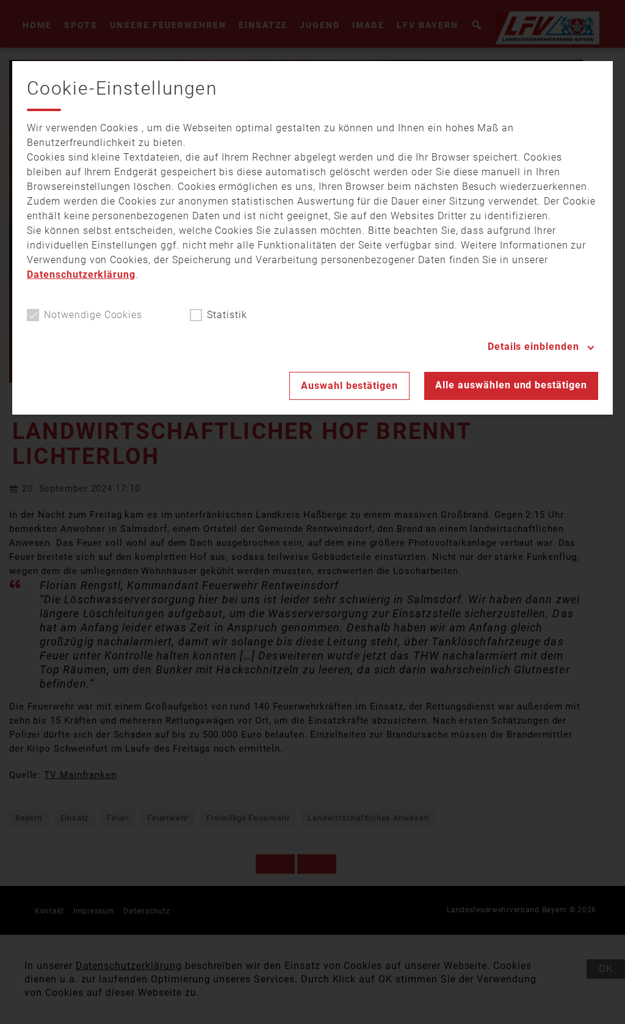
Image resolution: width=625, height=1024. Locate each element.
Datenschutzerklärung (81, 274)
